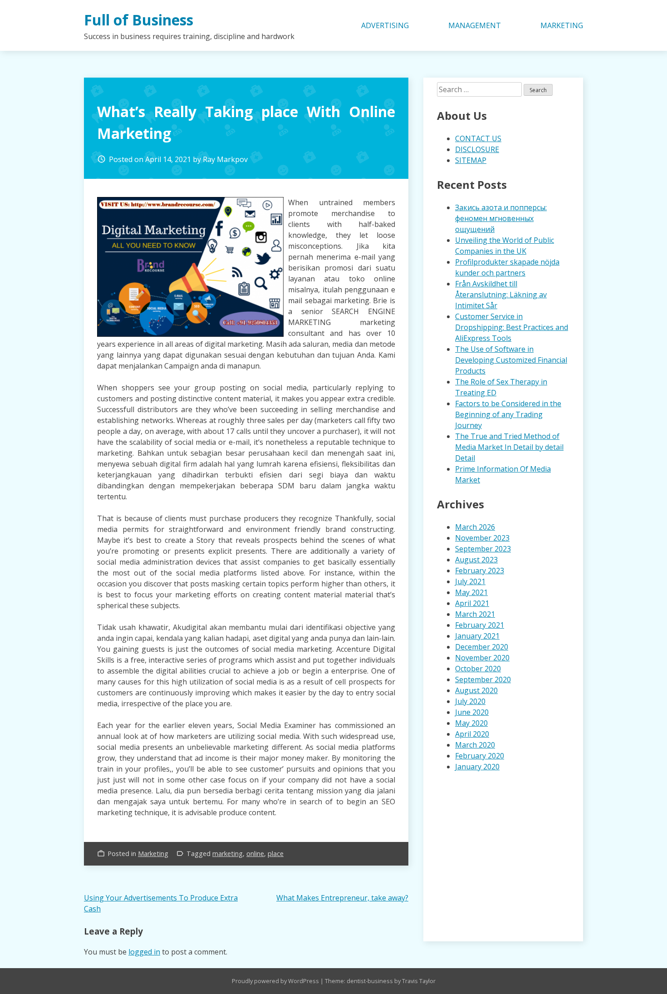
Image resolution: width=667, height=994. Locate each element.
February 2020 (479, 756)
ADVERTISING (385, 25)
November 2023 (482, 538)
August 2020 (476, 690)
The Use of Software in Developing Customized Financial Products (511, 360)
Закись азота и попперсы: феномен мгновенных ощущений (501, 218)
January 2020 (477, 767)
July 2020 (470, 701)
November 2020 (482, 658)
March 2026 (475, 527)
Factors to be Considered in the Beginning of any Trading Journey (508, 414)
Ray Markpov (225, 159)
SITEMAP (470, 160)
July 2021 (470, 581)
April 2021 (472, 603)
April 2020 (472, 734)
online (255, 853)
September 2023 (483, 549)
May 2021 (471, 592)
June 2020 (472, 712)
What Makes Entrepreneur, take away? (342, 898)
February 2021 (479, 625)
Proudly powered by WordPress (276, 981)
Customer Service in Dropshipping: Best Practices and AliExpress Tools (511, 327)
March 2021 (475, 614)
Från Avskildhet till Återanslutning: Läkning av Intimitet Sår (501, 294)
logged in (144, 952)
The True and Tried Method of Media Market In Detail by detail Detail (509, 447)
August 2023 (476, 560)
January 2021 (477, 636)
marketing (227, 853)
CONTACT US (478, 138)
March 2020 (475, 745)
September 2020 (483, 679)
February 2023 (479, 571)
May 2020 (471, 723)
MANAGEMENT (474, 25)
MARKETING (561, 25)
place (276, 853)
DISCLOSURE (477, 149)
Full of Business (138, 20)
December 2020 (481, 647)
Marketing (153, 853)
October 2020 (478, 669)
